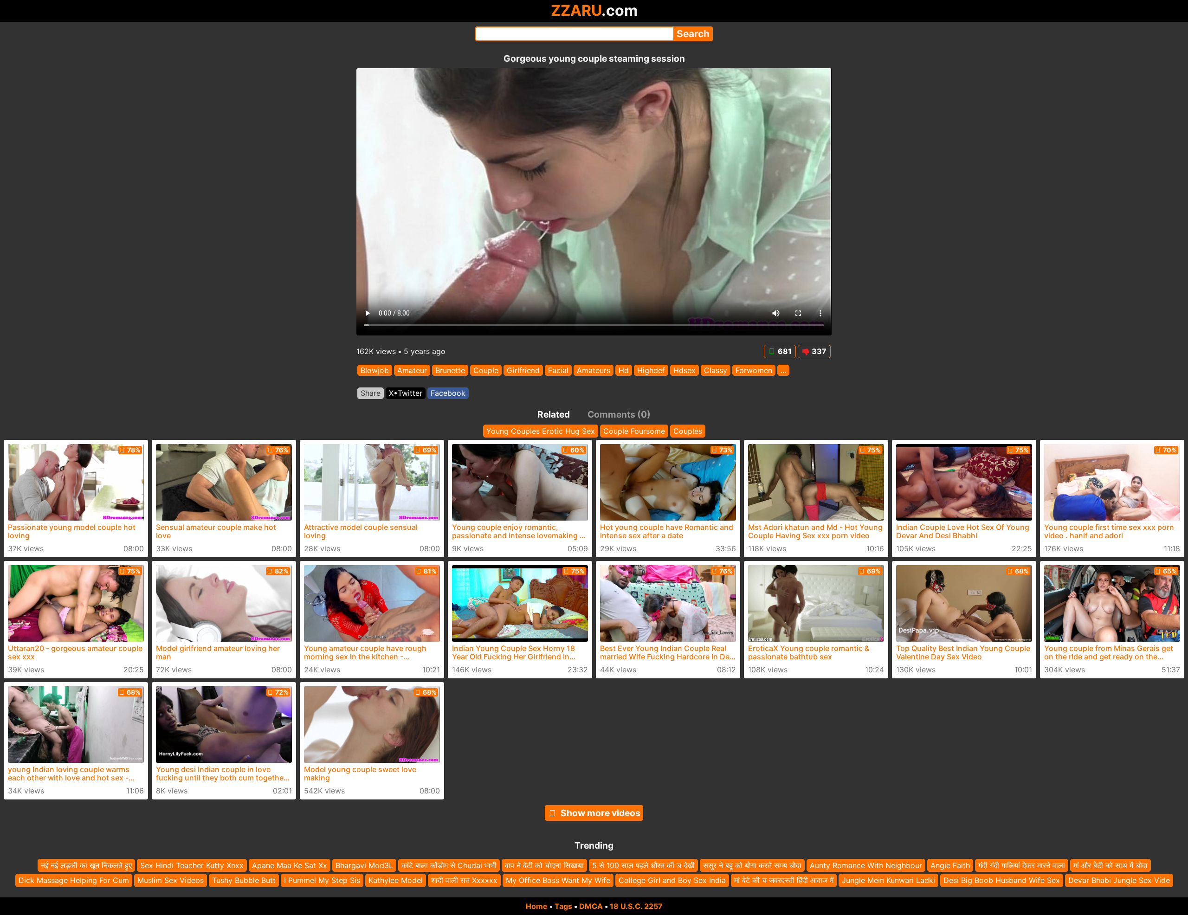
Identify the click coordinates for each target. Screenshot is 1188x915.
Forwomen (754, 370)
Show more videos (600, 812)
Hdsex (684, 370)
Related (553, 414)
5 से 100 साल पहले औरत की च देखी (643, 865)
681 (785, 351)
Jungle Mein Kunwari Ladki (888, 880)
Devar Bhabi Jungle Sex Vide (1119, 880)
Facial (558, 370)
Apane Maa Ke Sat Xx (289, 865)
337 (819, 351)
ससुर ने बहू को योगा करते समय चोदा (752, 865)
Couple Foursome (634, 431)
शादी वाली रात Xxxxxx (464, 880)
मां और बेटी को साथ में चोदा (1110, 865)
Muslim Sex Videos (170, 880)
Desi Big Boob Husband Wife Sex (1001, 880)
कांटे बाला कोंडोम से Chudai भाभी (449, 865)
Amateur (412, 370)
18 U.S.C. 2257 (636, 906)
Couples (687, 431)
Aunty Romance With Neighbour (866, 865)
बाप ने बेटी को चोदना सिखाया (544, 865)
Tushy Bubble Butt (244, 880)
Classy (715, 370)
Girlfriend (523, 370)
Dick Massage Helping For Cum (74, 880)
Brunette (450, 370)
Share (371, 393)
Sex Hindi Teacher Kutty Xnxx (192, 865)
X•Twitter (405, 393)
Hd (624, 370)
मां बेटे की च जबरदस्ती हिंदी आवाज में (783, 880)
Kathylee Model (395, 880)
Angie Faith (950, 865)
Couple (485, 370)
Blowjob (375, 370)
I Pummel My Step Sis (322, 880)
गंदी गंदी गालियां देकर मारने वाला (1021, 865)
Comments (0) (619, 414)
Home (537, 906)
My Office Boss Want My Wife (558, 880)
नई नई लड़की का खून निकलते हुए (86, 865)
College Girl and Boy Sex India (672, 880)
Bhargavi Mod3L (364, 865)
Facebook (448, 393)
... (783, 370)
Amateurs (593, 370)
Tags (563, 906)
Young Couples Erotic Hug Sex (540, 431)
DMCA (591, 906)
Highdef (651, 370)
